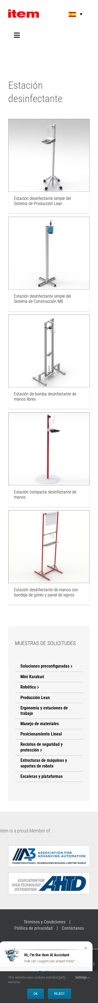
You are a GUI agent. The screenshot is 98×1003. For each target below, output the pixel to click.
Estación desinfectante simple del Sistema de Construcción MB (49, 245)
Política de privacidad (33, 928)
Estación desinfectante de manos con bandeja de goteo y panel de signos (49, 536)
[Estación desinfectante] (49, 155)
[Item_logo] (23, 11)
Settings (81, 977)
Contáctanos (73, 928)
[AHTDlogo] (49, 874)
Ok (35, 994)
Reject (59, 994)
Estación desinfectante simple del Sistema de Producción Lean (49, 148)
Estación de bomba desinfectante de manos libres (49, 343)
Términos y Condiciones (44, 922)
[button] (71, 14)
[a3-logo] (49, 847)
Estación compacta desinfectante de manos (49, 441)
